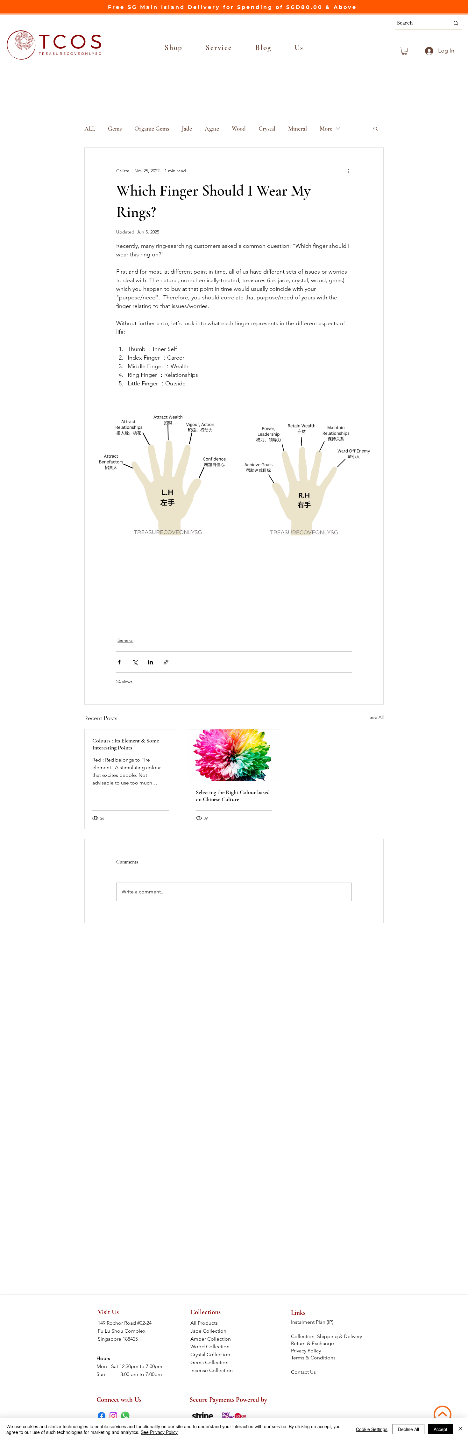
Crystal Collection (212, 1354)
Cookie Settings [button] (371, 1429)
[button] (173, 47)
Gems (115, 128)
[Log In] (428, 51)
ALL (89, 128)
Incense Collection (212, 1370)
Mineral (297, 128)
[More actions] (348, 171)
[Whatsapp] (125, 1416)
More (326, 128)
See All (377, 717)
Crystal (267, 128)
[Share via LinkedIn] (150, 662)
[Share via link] (166, 662)
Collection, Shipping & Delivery (327, 1336)
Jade (187, 128)
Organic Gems (151, 128)
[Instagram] (113, 1416)
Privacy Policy (306, 1351)
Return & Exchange (313, 1343)
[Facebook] (101, 1416)
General (125, 640)
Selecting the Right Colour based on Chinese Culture (233, 796)
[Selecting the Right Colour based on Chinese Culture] (234, 755)
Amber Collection (212, 1339)
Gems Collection (212, 1362)
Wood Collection (212, 1346)
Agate (212, 128)
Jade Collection (212, 1331)
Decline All (408, 1429)
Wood (239, 128)
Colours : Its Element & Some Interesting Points (125, 744)
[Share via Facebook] (119, 662)
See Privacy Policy (159, 1432)
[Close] (460, 1429)
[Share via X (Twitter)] (135, 662)
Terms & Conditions (314, 1358)
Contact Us (303, 1372)
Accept (440, 1429)
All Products (212, 1323)
